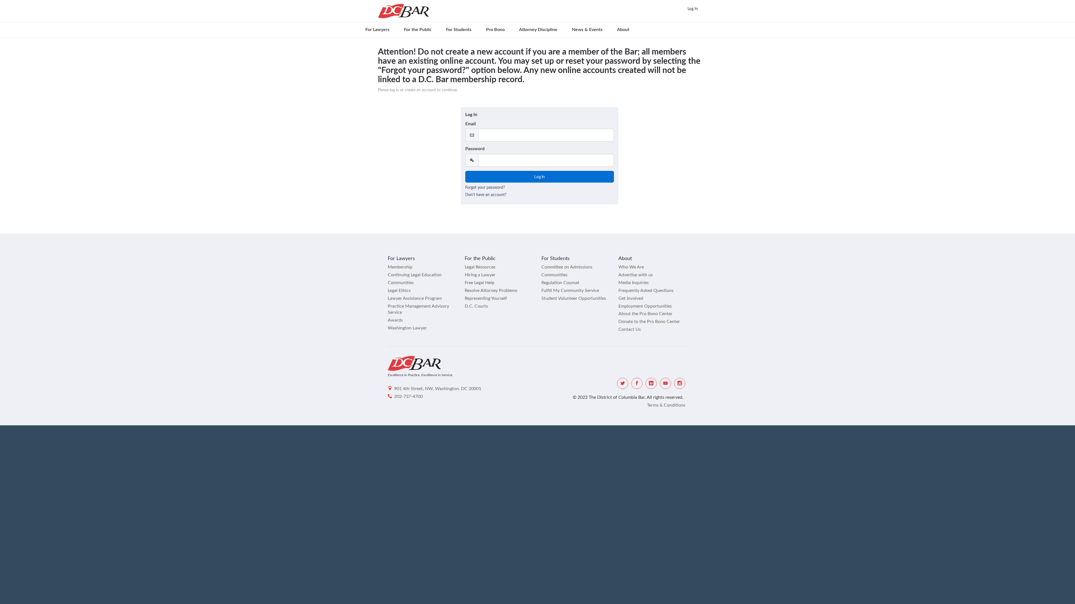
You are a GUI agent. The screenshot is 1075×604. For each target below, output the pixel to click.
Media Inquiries (633, 282)
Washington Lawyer (407, 328)
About (623, 29)
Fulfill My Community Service (570, 290)
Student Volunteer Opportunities (573, 298)
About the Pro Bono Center (645, 314)
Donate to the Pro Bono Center (649, 321)
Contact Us (629, 329)
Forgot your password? (485, 188)
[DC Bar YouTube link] (665, 383)
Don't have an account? (485, 195)
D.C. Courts (476, 306)
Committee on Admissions (566, 267)
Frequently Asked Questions (646, 290)
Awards (395, 320)
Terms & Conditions (666, 405)
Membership (400, 267)
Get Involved (630, 298)
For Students (458, 29)
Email (470, 124)
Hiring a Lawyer (480, 275)
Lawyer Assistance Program (415, 298)
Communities (401, 282)
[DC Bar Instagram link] (679, 383)
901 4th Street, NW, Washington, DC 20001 (437, 388)
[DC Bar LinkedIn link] (651, 383)
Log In (693, 9)
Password (475, 149)
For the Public (418, 29)
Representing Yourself (486, 298)
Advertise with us (635, 275)
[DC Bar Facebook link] (636, 383)
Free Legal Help (479, 282)
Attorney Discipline (538, 29)
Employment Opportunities (645, 306)
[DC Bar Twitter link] (622, 383)
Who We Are (631, 267)
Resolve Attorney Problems (491, 290)
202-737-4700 (408, 396)
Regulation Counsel (560, 282)
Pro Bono (495, 29)
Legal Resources (480, 267)
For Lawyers (377, 29)
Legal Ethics (399, 290)
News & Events (587, 29)
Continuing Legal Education (414, 275)
